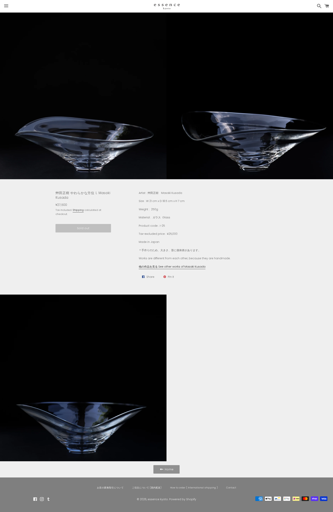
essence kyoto (158, 499)
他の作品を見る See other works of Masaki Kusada (172, 267)
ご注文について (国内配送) (146, 487)
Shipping (78, 210)
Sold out (83, 228)
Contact (231, 487)
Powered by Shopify (182, 499)
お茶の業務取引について (110, 487)
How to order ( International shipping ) (194, 487)
